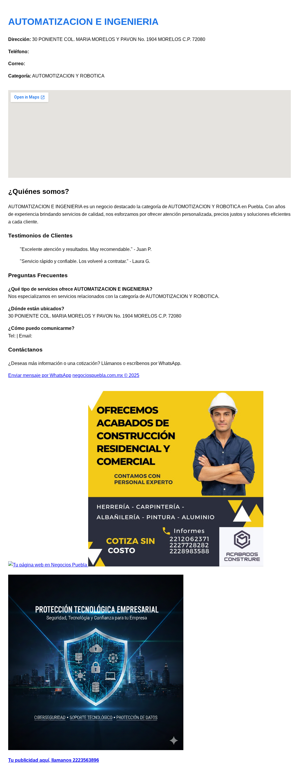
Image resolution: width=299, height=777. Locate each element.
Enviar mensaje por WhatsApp (39, 375)
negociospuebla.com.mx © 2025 (105, 375)
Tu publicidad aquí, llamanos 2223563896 (53, 760)
